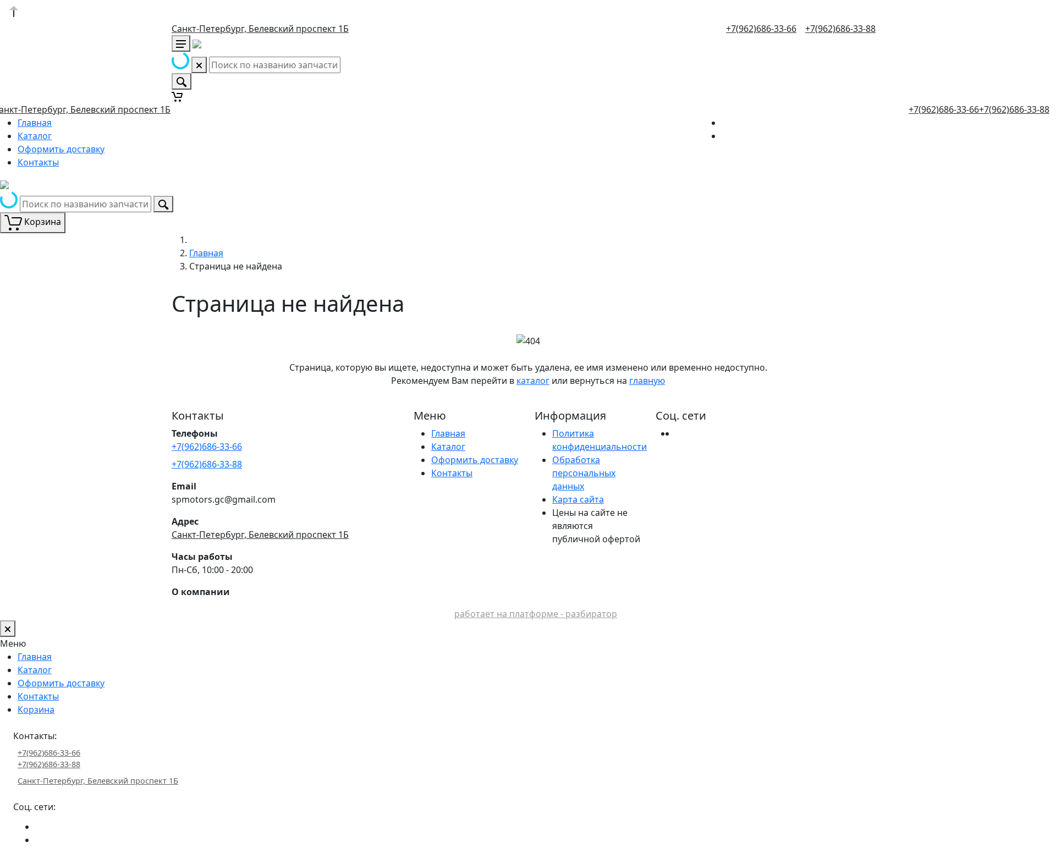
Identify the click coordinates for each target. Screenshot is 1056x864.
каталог (532, 381)
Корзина (36, 709)
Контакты (38, 162)
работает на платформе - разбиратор (535, 614)
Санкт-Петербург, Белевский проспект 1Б (260, 29)
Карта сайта (578, 499)
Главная (35, 123)
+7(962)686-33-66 (761, 29)
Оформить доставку (61, 149)
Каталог (35, 136)
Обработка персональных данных (583, 473)
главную (647, 381)
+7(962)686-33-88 (840, 29)
